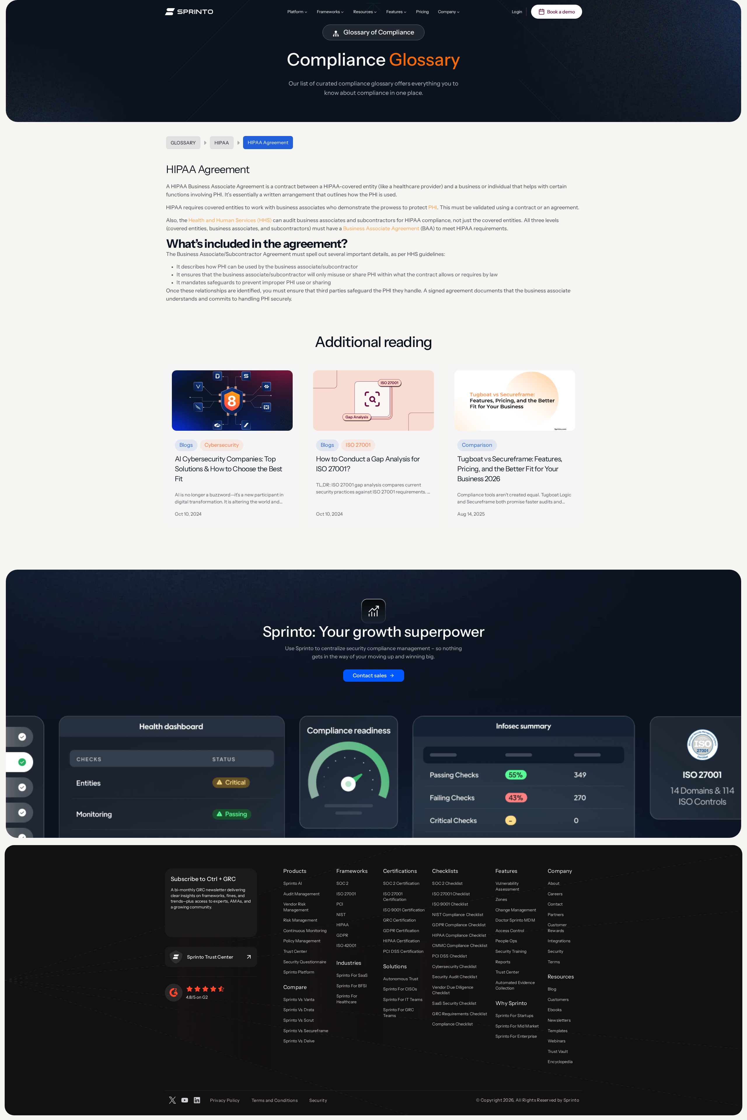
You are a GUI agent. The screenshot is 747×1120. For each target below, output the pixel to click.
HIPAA (221, 143)
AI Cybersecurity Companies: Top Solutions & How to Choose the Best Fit (228, 469)
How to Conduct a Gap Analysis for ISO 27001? (368, 464)
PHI (432, 207)
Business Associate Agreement (381, 228)
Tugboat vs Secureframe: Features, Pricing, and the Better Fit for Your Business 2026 (509, 469)
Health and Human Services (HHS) (230, 220)
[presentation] (232, 400)
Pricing (422, 11)
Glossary (183, 143)
